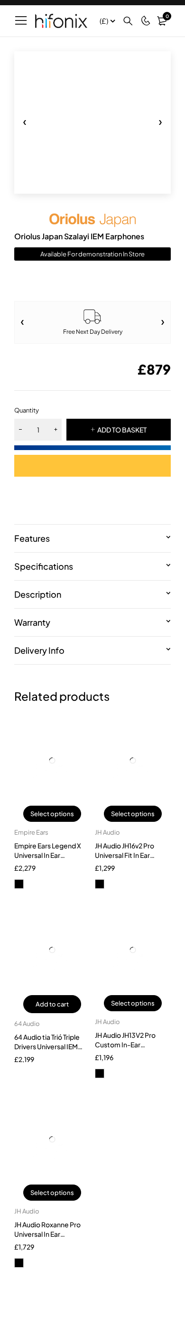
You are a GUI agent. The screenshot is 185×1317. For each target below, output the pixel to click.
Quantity (26, 410)
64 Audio (27, 1023)
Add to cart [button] (52, 1004)
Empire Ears (31, 832)
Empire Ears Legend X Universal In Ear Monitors (47, 855)
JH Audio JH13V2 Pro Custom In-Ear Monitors (125, 1044)
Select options (52, 814)
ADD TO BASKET (122, 429)
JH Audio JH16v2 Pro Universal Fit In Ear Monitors (124, 855)
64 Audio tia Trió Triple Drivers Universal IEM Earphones (47, 1046)
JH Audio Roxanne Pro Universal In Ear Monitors (47, 1234)
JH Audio (107, 832)
